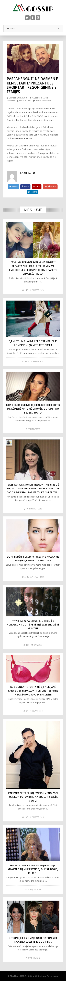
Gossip (35, 98)
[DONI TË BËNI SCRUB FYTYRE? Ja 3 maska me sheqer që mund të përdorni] (33, 535)
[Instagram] (38, 17)
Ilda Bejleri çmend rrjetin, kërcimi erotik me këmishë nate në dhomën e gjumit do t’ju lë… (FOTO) (33, 408)
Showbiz (11, 100)
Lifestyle (44, 98)
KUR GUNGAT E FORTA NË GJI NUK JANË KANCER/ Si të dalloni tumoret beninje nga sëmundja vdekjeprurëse (33, 690)
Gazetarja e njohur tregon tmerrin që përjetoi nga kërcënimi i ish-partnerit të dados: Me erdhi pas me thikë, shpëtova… (33, 488)
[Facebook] (32, 17)
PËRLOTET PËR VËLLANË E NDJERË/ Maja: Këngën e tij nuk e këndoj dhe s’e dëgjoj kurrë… (33, 869)
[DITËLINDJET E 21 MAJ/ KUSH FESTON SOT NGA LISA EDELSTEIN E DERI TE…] (33, 917)
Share (26, 186)
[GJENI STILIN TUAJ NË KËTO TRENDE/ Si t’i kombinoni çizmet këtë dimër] (33, 319)
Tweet (15, 186)
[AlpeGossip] (33, 7)
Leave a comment (44, 100)
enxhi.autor (25, 100)
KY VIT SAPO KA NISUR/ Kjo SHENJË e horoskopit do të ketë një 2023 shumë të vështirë (33, 624)
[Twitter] (27, 17)
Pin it (38, 186)
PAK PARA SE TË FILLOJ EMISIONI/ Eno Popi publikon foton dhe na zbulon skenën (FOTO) (33, 796)
